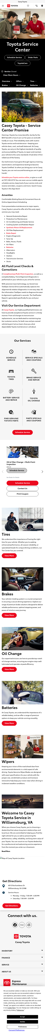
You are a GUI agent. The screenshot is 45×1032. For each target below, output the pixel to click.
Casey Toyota (9, 310)
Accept (22, 1017)
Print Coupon (22, 493)
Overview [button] (6, 81)
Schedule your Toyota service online (15, 177)
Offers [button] (19, 81)
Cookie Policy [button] (11, 1008)
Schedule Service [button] (14, 57)
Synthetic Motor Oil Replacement (19, 227)
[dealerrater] (29, 925)
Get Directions (11, 905)
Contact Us (22, 488)
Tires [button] (32, 81)
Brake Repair (11, 233)
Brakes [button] (5, 85)
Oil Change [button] (21, 85)
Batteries (9, 247)
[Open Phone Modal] (36, 6)
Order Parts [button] (33, 57)
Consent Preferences (17, 1030)
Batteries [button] (34, 85)
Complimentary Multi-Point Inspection (18, 274)
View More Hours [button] (11, 75)
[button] (42, 471)
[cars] (22, 925)
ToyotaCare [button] (22, 63)
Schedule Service (16, 470)
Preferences (22, 1027)
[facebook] (15, 925)
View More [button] (9, 555)
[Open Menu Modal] (3, 6)
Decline (22, 1022)
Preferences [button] (20, 1010)
